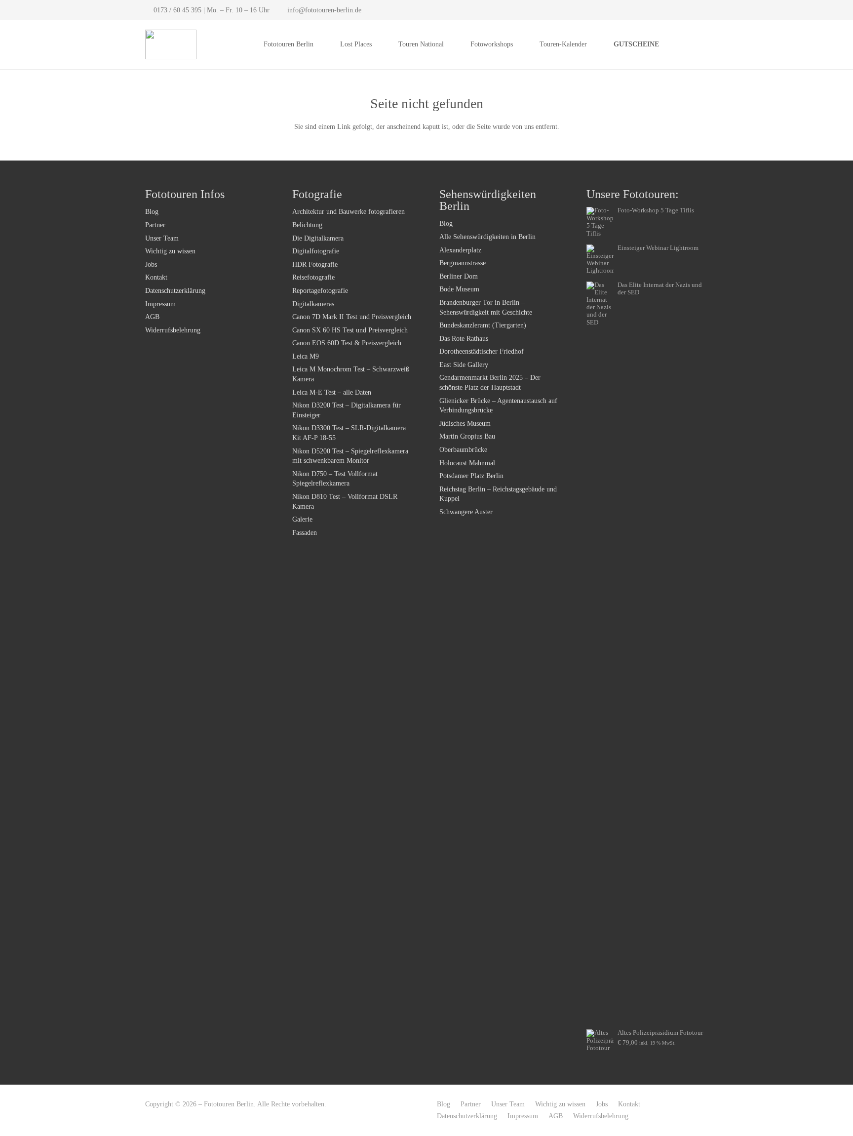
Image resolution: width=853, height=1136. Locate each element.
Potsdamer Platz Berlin (471, 476)
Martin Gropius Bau (467, 436)
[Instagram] (701, 10)
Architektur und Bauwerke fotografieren (348, 211)
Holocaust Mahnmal (467, 463)
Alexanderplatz (460, 250)
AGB (152, 317)
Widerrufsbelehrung (172, 330)
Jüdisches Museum (465, 423)
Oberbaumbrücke (463, 449)
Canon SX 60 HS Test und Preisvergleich (350, 330)
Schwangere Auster (466, 512)
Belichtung (307, 225)
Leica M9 (305, 356)
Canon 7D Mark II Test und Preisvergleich (351, 317)
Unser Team (162, 238)
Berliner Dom (458, 276)
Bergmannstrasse (462, 263)
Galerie (302, 519)
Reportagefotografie (320, 290)
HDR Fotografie (315, 264)
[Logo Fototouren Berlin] (170, 44)
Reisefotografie (313, 277)
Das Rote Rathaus (463, 338)
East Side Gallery (463, 364)
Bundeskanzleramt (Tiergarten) (482, 325)
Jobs (151, 264)
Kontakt (156, 277)
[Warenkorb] (697, 44)
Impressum (160, 304)
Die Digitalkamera (318, 238)
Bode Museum (459, 289)
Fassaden (304, 532)
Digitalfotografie (315, 251)
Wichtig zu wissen (170, 251)
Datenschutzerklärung (175, 290)
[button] (319, 45)
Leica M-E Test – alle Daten (331, 392)
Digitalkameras (313, 304)
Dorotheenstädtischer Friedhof (481, 351)
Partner (155, 225)
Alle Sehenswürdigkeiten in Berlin (487, 237)
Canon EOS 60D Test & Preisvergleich (346, 343)
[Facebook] (687, 10)
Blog (151, 211)
